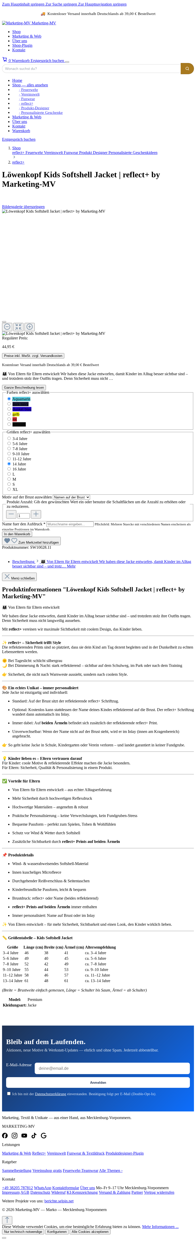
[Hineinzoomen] (29, 327)
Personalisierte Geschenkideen (132, 152)
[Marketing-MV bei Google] (43, 1135)
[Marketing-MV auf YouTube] (24, 1135)
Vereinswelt (30, 94)
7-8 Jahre (20, 449)
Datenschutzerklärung (50, 1094)
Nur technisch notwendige (23, 1232)
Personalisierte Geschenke (42, 113)
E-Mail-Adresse (19, 1065)
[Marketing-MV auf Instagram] (14, 1135)
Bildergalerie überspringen (23, 207)
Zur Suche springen (61, 4)
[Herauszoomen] (7, 327)
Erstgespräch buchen (48, 60)
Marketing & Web (26, 36)
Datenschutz (40, 1192)
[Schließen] (4, 322)
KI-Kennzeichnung (82, 1192)
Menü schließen (23, 578)
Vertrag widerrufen (159, 1192)
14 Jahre (19, 464)
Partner (137, 1192)
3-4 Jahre (20, 438)
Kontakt (18, 50)
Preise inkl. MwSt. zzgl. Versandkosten (33, 356)
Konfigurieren (57, 1232)
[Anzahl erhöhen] (36, 514)
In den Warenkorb (17, 534)
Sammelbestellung (16, 1170)
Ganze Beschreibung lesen (24, 387)
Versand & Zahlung (114, 1192)
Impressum (11, 1192)
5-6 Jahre (20, 444)
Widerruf (58, 1192)
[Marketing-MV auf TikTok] (34, 1135)
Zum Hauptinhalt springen (23, 4)
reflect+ (27, 103)
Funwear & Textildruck (86, 1153)
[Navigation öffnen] (67, 62)
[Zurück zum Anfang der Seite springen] (7, 1220)
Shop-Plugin (22, 45)
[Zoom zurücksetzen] (18, 327)
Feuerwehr (29, 90)
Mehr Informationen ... (160, 1226)
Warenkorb (21, 131)
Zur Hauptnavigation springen (102, 4)
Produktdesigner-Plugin (125, 1153)
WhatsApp (42, 1188)
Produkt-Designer (35, 108)
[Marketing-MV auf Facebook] (5, 1135)
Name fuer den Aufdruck (23, 524)
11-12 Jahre (22, 459)
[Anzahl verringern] (11, 514)
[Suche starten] (187, 68)
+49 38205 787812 (17, 1188)
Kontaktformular (65, 1188)
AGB (24, 1192)
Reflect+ (39, 1153)
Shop (16, 31)
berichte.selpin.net (59, 1201)
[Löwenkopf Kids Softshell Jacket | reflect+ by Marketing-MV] (53, 211)
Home (17, 80)
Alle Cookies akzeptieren (90, 1232)
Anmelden (98, 1083)
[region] (98, 272)
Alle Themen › (110, 1170)
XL (15, 489)
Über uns (19, 41)
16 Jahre (19, 469)
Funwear (28, 99)
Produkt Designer (93, 152)
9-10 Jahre (21, 454)
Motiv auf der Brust (27, 497)
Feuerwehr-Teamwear (80, 1170)
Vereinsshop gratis (47, 1170)
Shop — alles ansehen (30, 85)
